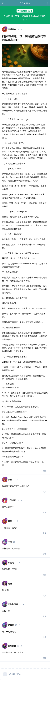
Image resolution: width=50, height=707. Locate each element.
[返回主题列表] (3, 3)
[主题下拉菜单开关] (47, 3)
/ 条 (24, 3)
